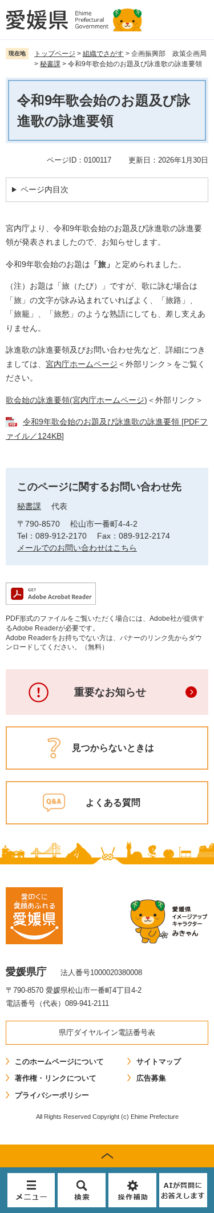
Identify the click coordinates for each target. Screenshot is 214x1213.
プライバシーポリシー (52, 1095)
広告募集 (151, 1078)
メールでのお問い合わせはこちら (77, 547)
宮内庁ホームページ (82, 364)
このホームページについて (59, 1061)
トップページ (54, 54)
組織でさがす (103, 54)
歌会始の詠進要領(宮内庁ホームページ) (76, 400)
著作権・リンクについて (55, 1078)
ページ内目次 (44, 189)
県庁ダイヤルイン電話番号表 (107, 1032)
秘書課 (50, 64)
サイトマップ (158, 1061)
